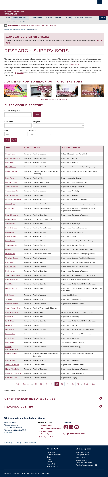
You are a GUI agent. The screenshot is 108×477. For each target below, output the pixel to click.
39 (63, 384)
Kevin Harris (9, 162)
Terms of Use (25, 473)
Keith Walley (9, 295)
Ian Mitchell (9, 325)
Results (32, 130)
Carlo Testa (9, 262)
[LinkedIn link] (71, 427)
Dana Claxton (10, 241)
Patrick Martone (10, 236)
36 (47, 384)
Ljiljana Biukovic (10, 219)
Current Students (36, 17)
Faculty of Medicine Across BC (86, 465)
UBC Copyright (35, 473)
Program (36, 122)
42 (78, 384)
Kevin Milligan (10, 342)
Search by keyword (12, 111)
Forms (7, 22)
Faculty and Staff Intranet (50, 437)
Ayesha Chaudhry (11, 312)
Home (7, 17)
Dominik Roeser (11, 353)
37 (52, 384)
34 (36, 384)
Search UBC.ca (52, 466)
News (49, 457)
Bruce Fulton (9, 178)
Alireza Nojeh (10, 204)
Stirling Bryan (10, 154)
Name (8, 147)
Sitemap (18, 442)
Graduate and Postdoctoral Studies (54, 418)
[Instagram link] (65, 427)
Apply (103, 17)
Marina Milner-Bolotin (12, 369)
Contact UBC (51, 452)
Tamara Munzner (11, 245)
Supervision (79, 17)
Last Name (8, 122)
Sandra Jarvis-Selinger (13, 308)
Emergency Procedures (11, 473)
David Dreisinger (11, 228)
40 (68, 384)
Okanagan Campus (82, 455)
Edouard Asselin (11, 182)
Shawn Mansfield (11, 171)
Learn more (74, 64)
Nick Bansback (10, 267)
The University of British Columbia (9, 5)
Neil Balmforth (10, 360)
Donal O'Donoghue (11, 215)
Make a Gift (51, 464)
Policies (15, 22)
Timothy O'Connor (11, 258)
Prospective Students (19, 17)
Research (32, 442)
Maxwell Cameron (11, 288)
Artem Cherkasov (11, 186)
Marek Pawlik (10, 254)
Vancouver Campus (82, 452)
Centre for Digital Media (84, 463)
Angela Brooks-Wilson (13, 373)
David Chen (9, 338)
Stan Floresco (10, 223)
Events (49, 459)
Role (6, 130)
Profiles (25, 442)
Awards (68, 17)
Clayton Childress (11, 195)
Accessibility (46, 473)
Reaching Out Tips (56, 25)
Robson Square (81, 460)
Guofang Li (9, 249)
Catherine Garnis (11, 378)
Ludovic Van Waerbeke (13, 199)
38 (57, 384)
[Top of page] (6, 25)
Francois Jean (10, 334)
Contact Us (8, 432)
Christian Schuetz (11, 191)
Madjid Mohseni (10, 167)
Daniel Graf (9, 284)
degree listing (19, 73)
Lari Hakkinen (10, 321)
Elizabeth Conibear (11, 304)
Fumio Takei (9, 329)
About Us (23, 22)
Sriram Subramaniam (12, 275)
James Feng (9, 208)
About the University (54, 455)
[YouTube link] (76, 427)
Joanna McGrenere (12, 365)
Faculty (37, 147)
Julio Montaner (10, 232)
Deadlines (88, 17)
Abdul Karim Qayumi (12, 158)
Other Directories (42, 25)
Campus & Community (53, 17)
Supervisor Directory (28, 25)
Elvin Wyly (9, 316)
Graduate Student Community (47, 433)
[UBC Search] (99, 2)
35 (41, 384)
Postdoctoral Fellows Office (51, 428)
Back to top (8, 442)
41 (73, 384)
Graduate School (8, 29)
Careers (49, 461)
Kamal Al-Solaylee (11, 279)
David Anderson (10, 271)
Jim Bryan (8, 299)
